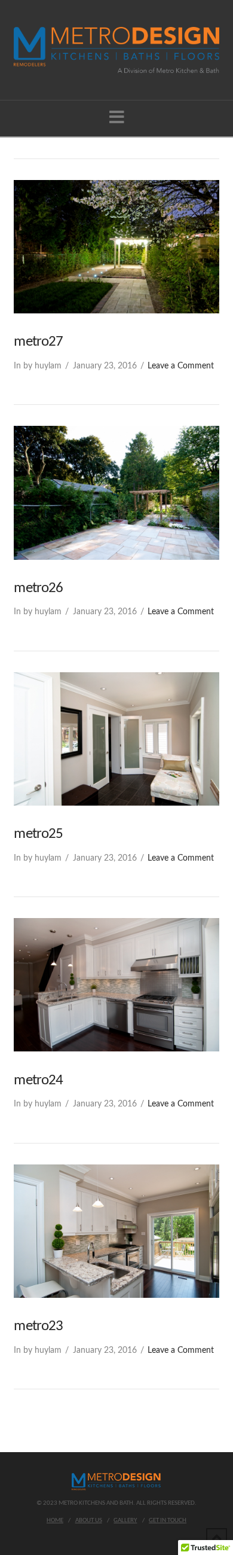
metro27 (38, 341)
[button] (116, 118)
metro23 (38, 1326)
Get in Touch (167, 1520)
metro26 (38, 588)
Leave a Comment (181, 366)
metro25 (38, 834)
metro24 (38, 1080)
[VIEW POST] (116, 246)
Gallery (125, 1520)
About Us (88, 1520)
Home (55, 1520)
